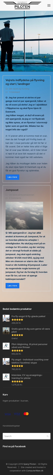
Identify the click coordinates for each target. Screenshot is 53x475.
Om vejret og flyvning (19, 89)
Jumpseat (12, 190)
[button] (48, 5)
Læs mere (12, 177)
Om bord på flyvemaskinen (21, 195)
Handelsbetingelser (11, 426)
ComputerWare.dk (34, 470)
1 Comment (14, 92)
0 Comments (15, 198)
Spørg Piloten (29, 464)
